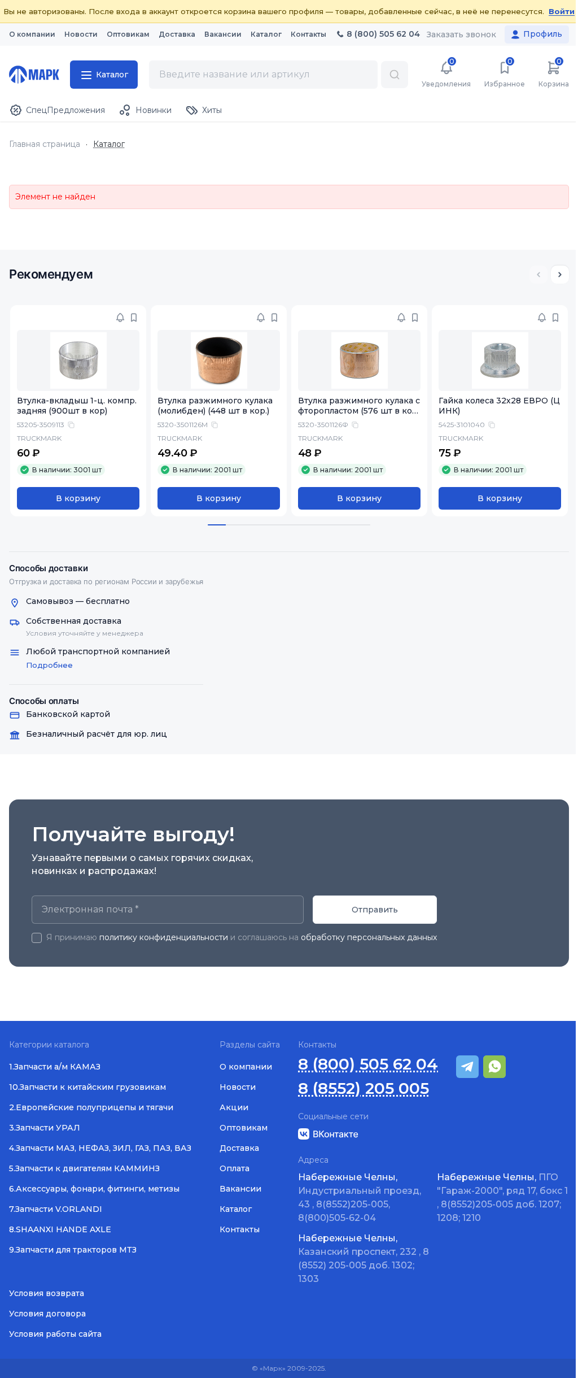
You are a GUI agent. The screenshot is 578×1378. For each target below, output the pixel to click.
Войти (562, 11)
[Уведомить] (120, 317)
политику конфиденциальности (163, 937)
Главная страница (44, 144)
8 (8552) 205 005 (363, 1088)
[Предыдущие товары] (538, 275)
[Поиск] (394, 74)
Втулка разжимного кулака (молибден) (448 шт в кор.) (215, 405)
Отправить (375, 910)
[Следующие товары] (560, 275)
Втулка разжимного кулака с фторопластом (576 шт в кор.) (359, 411)
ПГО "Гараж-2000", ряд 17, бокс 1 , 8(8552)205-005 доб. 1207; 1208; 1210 (502, 1197)
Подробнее (49, 665)
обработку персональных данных (369, 937)
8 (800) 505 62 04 (368, 1064)
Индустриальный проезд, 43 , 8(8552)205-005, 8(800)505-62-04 (359, 1197)
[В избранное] (133, 317)
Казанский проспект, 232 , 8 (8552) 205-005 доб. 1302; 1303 (363, 1258)
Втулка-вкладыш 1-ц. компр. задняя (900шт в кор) (77, 405)
